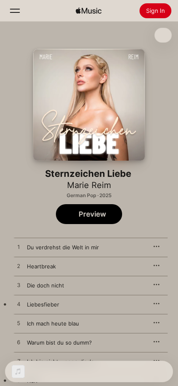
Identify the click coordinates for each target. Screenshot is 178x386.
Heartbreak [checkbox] (41, 266)
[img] (88, 10)
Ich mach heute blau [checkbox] (53, 323)
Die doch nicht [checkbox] (45, 285)
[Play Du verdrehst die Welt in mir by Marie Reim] (18, 247)
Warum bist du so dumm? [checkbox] (59, 342)
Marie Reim (89, 185)
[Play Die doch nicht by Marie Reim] (18, 285)
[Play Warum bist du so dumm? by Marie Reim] (18, 342)
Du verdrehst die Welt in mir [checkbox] (63, 247)
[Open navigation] (15, 11)
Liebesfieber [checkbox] (43, 304)
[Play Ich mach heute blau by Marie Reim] (18, 323)
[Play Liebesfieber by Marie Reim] (18, 304)
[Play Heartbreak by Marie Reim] (18, 266)
